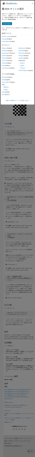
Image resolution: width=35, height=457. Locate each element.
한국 (3, 94)
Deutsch (22, 63)
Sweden (20, 58)
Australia (4, 77)
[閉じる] (32, 3)
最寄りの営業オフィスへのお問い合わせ (17, 100)
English (22, 65)
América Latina (6, 36)
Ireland (4, 63)
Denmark (4, 50)
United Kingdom (23, 70)
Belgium (4, 48)
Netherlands (21, 48)
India (3, 79)
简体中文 (6, 87)
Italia (3, 65)
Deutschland (5, 53)
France (4, 60)
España (4, 55)
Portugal (20, 55)
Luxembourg (5, 68)
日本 (3, 92)
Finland (4, 58)
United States (6, 41)
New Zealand (6, 82)
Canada (4, 39)
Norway (20, 50)
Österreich (21, 53)
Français (22, 68)
